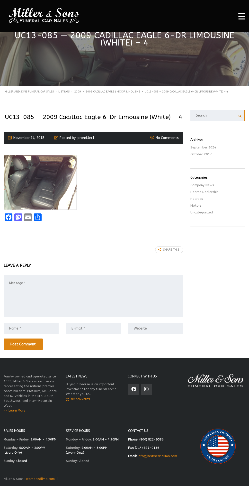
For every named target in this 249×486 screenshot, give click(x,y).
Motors (196, 205)
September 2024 (203, 147)
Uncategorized (201, 212)
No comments (80, 399)
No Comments (167, 138)
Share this (171, 249)
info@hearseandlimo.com (157, 456)
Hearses (196, 199)
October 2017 (201, 154)
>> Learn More (15, 410)
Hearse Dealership (204, 192)
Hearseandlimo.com (40, 479)
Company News (202, 185)
